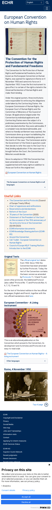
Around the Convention (19, 237)
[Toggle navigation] (47, 8)
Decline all (26, 502)
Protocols (27, 277)
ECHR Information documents (22, 229)
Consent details (8, 490)
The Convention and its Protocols (23, 200)
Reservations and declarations (22, 209)
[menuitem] (26, 414)
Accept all (26, 497)
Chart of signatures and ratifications (25, 206)
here (31, 296)
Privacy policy (29, 490)
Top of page (38, 405)
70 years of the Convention (21, 214)
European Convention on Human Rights (24, 173)
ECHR (7, 2)
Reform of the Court (18, 212)
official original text (32, 260)
